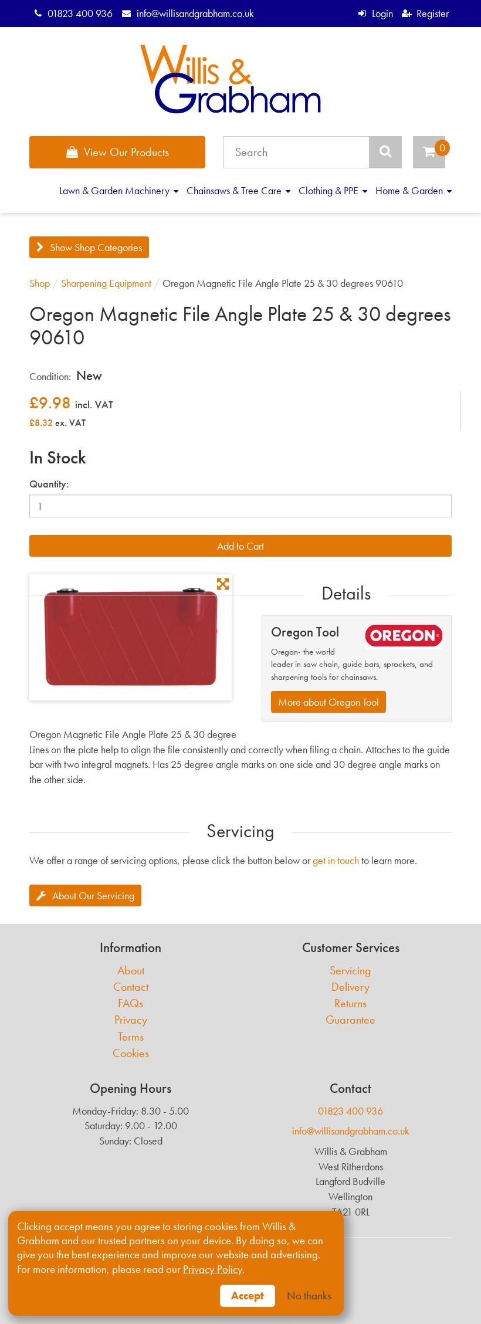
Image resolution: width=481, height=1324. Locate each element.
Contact (130, 987)
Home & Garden (410, 190)
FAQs (130, 1003)
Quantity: (49, 483)
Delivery (350, 987)
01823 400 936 (80, 13)
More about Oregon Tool (328, 702)
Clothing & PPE (330, 190)
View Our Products (126, 152)
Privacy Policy (212, 1269)
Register (432, 13)
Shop (39, 283)
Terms (131, 1037)
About (130, 970)
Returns (350, 1003)
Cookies (131, 1053)
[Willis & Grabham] (231, 79)
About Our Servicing (93, 895)
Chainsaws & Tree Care (235, 190)
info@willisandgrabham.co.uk (195, 13)
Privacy (130, 1020)
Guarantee (350, 1020)
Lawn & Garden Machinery (115, 190)
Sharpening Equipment (106, 283)
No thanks (309, 1296)
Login (382, 13)
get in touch (336, 860)
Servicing (350, 970)
